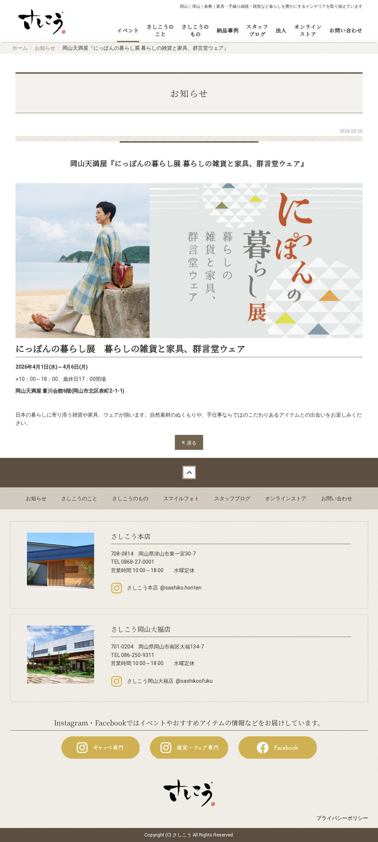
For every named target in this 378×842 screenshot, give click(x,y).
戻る (189, 442)
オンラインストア (308, 30)
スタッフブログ (257, 30)
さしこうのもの (195, 30)
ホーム (20, 48)
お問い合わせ (345, 30)
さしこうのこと (160, 30)
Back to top (189, 472)
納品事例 (228, 30)
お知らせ (45, 48)
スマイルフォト (181, 498)
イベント (128, 30)
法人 (281, 30)
